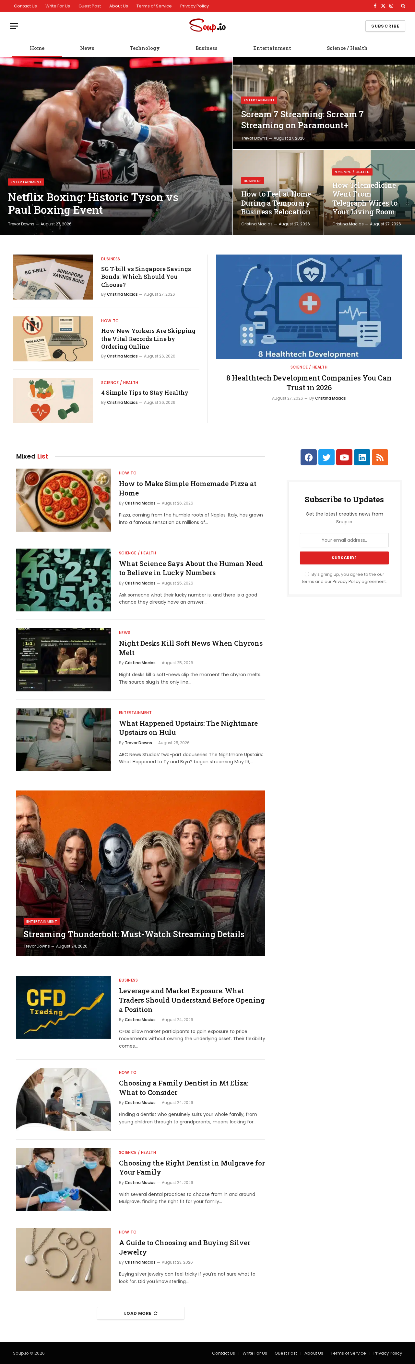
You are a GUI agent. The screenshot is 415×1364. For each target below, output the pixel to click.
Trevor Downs (21, 224)
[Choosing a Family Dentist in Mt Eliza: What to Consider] (63, 1099)
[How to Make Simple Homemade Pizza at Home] (63, 500)
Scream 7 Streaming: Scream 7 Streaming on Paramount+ (302, 119)
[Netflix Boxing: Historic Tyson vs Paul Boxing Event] (116, 146)
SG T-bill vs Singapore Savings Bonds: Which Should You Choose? (146, 277)
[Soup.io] (207, 26)
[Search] (402, 6)
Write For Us (57, 6)
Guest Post (89, 6)
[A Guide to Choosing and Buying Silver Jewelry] (63, 1259)
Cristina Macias (257, 224)
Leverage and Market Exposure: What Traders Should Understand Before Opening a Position (192, 1000)
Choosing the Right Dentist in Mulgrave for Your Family (192, 1167)
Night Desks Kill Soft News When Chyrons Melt (191, 648)
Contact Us (25, 6)
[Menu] (14, 26)
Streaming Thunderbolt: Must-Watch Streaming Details (134, 934)
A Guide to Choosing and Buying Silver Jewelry (184, 1247)
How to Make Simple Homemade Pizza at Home (187, 488)
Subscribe (385, 26)
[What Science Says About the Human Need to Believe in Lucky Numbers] (63, 580)
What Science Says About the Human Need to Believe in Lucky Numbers (191, 568)
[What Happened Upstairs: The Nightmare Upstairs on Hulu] (63, 739)
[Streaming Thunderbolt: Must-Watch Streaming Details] (140, 873)
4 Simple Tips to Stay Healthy (144, 392)
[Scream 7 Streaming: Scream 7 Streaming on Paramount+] (324, 103)
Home (37, 48)
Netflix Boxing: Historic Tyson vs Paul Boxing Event (93, 203)
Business (207, 48)
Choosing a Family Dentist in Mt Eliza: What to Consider (183, 1087)
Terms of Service (154, 6)
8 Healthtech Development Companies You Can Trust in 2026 (309, 382)
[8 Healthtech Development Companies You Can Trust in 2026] (309, 307)
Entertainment (272, 48)
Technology (145, 48)
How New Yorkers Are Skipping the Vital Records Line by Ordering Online (148, 338)
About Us (118, 6)
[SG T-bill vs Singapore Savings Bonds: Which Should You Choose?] (53, 277)
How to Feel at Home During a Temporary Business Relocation (276, 202)
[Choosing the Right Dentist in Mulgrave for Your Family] (63, 1179)
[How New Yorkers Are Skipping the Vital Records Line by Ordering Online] (53, 338)
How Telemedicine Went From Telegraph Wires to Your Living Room (364, 199)
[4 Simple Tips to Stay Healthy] (53, 400)
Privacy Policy (194, 6)
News (87, 48)
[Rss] (380, 457)
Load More (137, 1313)
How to (110, 321)
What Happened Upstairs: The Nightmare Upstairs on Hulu (188, 728)
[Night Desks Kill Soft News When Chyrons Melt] (63, 659)
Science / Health (347, 48)
